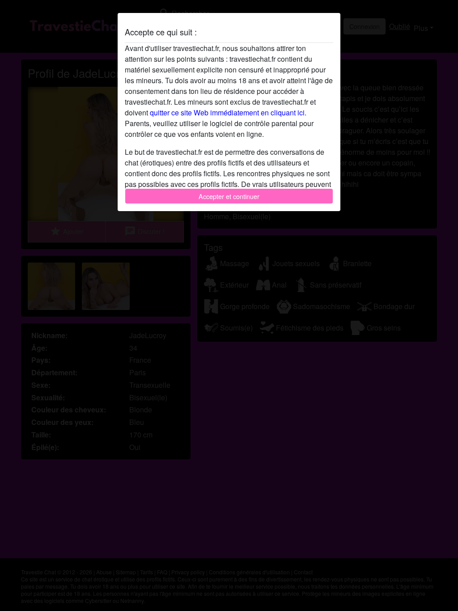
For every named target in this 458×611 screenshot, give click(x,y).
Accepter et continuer (229, 196)
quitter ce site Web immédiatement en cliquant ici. (228, 112)
